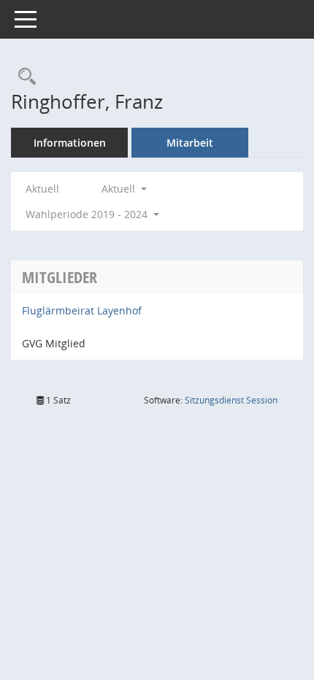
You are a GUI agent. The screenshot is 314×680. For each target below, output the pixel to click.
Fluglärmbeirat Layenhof (82, 310)
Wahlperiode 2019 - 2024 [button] (88, 214)
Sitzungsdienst (231, 400)
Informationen (70, 143)
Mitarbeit (189, 143)
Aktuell (42, 189)
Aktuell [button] (120, 189)
